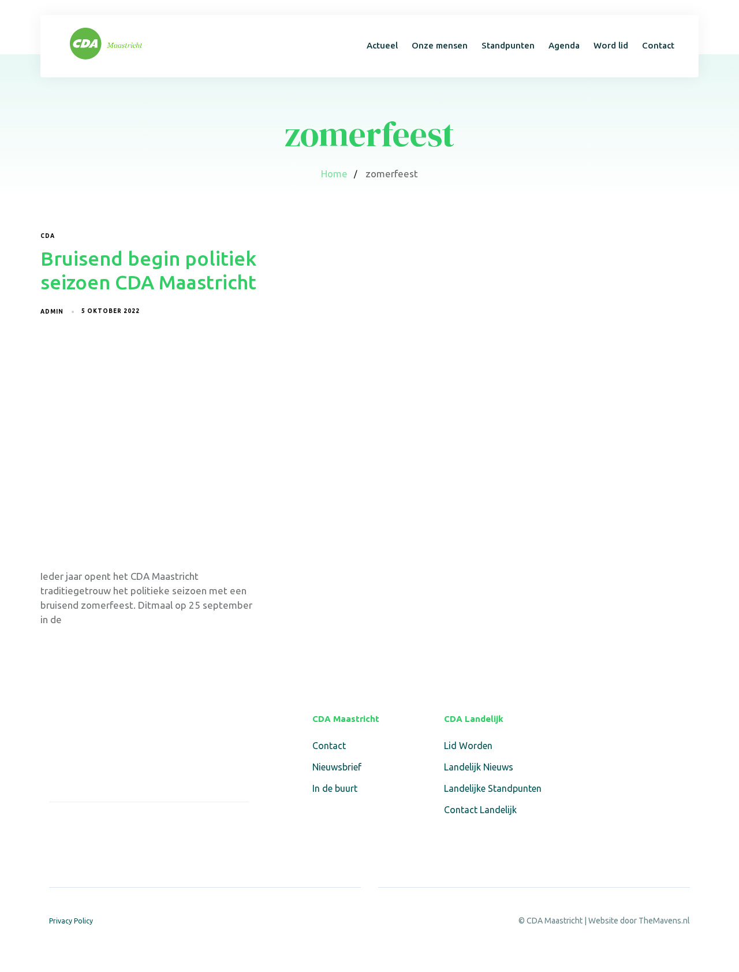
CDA (47, 236)
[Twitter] (83, 827)
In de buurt (334, 788)
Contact (658, 45)
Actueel (382, 45)
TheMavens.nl (664, 920)
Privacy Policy (71, 921)
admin (52, 311)
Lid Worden (468, 745)
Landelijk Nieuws (478, 767)
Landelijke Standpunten (493, 788)
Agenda (564, 45)
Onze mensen (440, 45)
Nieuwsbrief (336, 767)
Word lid (611, 45)
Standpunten (508, 45)
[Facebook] (56, 827)
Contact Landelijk (480, 810)
